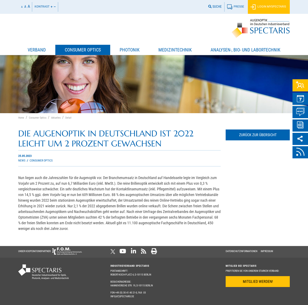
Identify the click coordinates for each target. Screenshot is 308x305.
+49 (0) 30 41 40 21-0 (126, 292)
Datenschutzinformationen (241, 251)
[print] (154, 252)
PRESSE (239, 6)
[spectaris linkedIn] (133, 252)
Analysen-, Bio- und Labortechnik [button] (245, 50)
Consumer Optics (41, 160)
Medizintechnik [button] (175, 50)
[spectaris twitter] (113, 252)
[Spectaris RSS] (143, 252)
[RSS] (300, 152)
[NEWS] (300, 112)
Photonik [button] (130, 50)
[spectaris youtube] (122, 252)
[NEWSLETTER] (300, 125)
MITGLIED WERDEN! (258, 281)
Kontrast (42, 6)
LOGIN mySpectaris (271, 6)
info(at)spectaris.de (122, 296)
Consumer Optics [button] (83, 50)
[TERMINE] (300, 99)
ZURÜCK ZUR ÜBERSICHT (258, 135)
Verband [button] (37, 50)
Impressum (267, 251)
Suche (217, 7)
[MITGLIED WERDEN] (300, 85)
